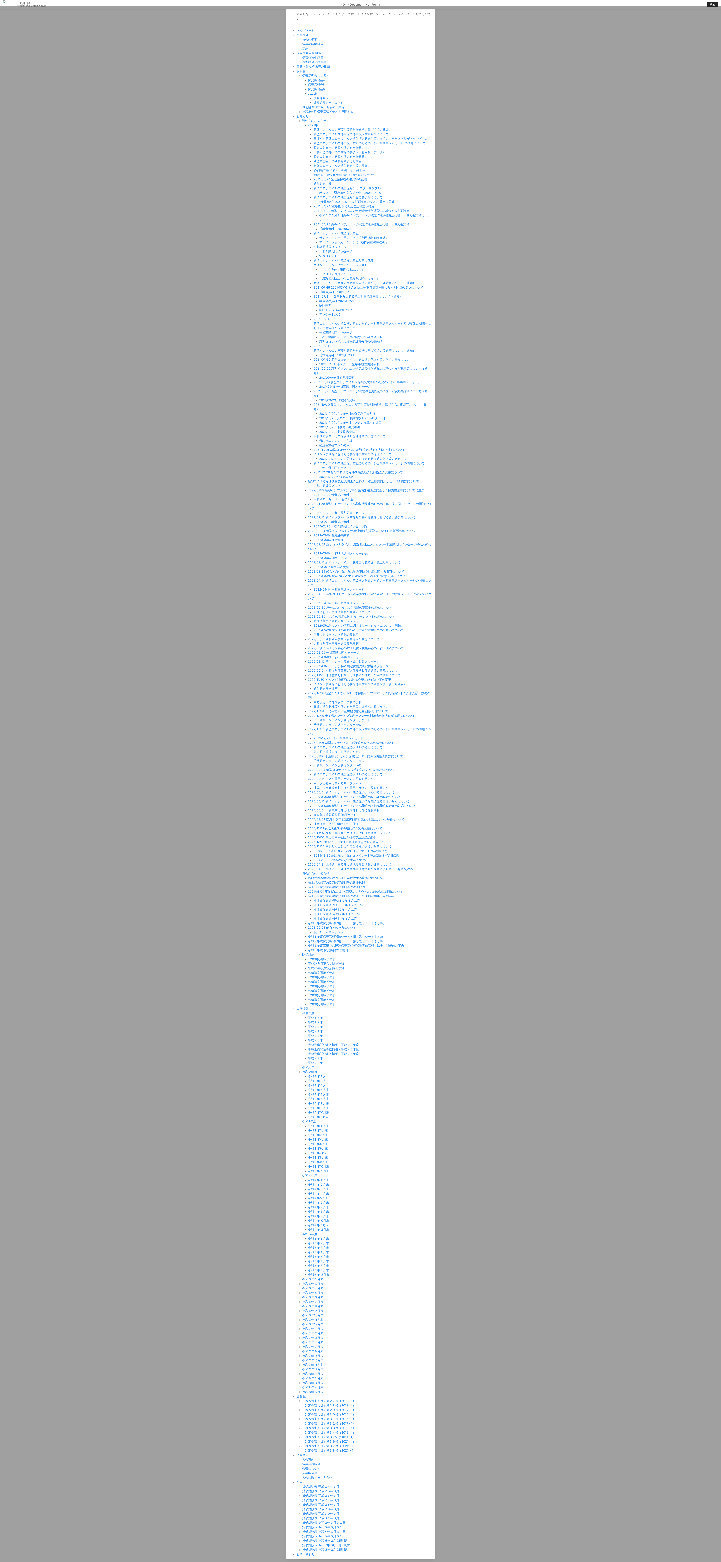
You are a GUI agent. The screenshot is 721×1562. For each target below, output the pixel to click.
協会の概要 (309, 39)
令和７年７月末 (312, 1347)
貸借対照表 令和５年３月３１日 (323, 1536)
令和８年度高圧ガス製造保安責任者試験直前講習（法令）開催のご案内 (356, 945)
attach (312, 93)
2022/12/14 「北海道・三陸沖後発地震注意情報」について (348, 711)
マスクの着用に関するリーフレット (338, 783)
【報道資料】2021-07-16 (336, 292)
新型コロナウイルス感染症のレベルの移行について (348, 747)
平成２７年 (315, 1058)
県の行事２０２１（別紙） (337, 441)
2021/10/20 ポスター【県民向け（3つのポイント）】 (355, 418)
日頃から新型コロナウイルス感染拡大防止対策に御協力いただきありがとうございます (372, 138)
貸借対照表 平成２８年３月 (320, 1504)
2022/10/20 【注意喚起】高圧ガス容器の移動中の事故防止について (354, 675)
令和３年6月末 (318, 1148)
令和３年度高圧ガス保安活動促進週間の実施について (350, 436)
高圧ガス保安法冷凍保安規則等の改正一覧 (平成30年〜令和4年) (351, 896)
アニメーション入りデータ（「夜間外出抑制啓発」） (355, 242)
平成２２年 (315, 1036)
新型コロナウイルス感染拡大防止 (336, 233)
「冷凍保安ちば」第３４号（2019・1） (329, 1432)
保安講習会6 (316, 89)
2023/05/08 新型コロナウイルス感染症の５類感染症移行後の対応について (365, 806)
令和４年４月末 (318, 1193)
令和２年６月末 (318, 1094)
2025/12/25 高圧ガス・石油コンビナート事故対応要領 (351, 851)
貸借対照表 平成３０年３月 (320, 1513)
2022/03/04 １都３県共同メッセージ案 (341, 553)
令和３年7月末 (318, 1153)
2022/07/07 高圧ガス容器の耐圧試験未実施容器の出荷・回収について (356, 648)
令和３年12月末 (318, 1171)
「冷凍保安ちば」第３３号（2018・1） (329, 1428)
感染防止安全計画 (326, 688)
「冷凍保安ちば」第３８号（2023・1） (329, 1450)
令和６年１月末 (312, 1279)
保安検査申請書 (312, 57)
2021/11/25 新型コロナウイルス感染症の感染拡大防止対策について (359, 450)
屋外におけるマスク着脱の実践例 (336, 634)
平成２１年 (315, 1031)
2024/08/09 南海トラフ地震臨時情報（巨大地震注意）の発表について (356, 819)
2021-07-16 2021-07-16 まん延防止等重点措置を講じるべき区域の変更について (368, 287)
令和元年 (308, 1067)
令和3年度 (309, 1121)
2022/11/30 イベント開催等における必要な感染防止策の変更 (349, 679)
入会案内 (303, 1455)
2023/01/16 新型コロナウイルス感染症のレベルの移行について (351, 743)
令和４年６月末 (318, 1202)
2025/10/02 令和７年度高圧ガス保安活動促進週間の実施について (353, 833)
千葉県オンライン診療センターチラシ (339, 761)
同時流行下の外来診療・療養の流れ (338, 702)
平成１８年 (315, 1018)
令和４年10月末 (318, 1220)
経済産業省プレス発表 (334, 445)
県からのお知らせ (314, 120)
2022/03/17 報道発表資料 (331, 567)
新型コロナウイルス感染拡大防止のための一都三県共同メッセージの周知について (369, 463)
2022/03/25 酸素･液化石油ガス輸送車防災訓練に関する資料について (361, 576)
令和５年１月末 (318, 1238)
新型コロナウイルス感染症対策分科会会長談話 (350, 341)
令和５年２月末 (318, 1243)
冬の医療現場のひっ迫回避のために (338, 752)
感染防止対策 (323, 184)
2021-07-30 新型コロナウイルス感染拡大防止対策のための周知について (363, 359)
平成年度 (308, 1013)
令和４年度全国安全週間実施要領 (336, 643)
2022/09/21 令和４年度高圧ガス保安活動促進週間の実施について (353, 670)
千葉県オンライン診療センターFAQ (337, 725)
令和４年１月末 (318, 1180)
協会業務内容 (311, 1464)
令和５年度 (309, 1234)
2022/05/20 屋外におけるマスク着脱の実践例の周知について (350, 607)
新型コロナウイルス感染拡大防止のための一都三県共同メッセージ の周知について (370, 143)
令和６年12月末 (313, 1324)
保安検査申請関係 (309, 53)
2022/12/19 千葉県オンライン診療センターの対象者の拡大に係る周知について (361, 716)
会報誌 (301, 1396)
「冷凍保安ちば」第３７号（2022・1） (329, 1446)
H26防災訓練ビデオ (321, 959)
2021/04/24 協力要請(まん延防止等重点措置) (345, 206)
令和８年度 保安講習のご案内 (328, 950)
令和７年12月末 (313, 1369)
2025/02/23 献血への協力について (332, 927)
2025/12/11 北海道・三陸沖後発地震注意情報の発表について (349, 842)
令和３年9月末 (318, 1162)
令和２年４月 (317, 1085)
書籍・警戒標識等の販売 (313, 66)
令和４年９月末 (318, 1216)
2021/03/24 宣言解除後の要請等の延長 (340, 179)
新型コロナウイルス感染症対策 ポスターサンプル (347, 188)
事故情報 (303, 1009)
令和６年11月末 (312, 1320)
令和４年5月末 (318, 1198)
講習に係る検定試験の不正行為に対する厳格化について (345, 878)
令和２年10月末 (318, 1112)
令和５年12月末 (318, 1274)
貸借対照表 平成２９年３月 (320, 1509)
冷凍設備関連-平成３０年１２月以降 (338, 905)
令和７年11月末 (312, 1365)
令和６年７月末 (312, 1302)
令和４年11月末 (318, 1225)
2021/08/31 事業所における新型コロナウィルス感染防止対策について (355, 891)
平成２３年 (315, 1040)
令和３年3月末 (318, 1130)
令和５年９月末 (318, 1270)
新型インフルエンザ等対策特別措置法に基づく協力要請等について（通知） (365, 283)
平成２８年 (315, 1063)
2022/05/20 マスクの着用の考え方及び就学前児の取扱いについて (359, 630)
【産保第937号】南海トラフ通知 (336, 824)
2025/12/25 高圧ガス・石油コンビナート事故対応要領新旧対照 (357, 855)
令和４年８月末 (318, 1211)
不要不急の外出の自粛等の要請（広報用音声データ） (350, 152)
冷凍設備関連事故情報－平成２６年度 (333, 1054)
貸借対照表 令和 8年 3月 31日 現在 (326, 1549)
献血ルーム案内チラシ (329, 932)
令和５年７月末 (318, 1261)
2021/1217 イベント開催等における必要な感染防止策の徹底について (366, 459)
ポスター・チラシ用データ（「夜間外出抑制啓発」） (355, 238)
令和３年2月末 (318, 1135)
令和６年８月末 (312, 1306)
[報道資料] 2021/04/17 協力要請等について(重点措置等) (357, 202)
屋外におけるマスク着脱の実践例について (342, 612)
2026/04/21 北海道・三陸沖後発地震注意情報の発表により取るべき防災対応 (360, 869)
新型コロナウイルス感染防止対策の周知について (347, 166)
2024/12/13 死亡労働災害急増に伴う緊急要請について (345, 828)
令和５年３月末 (318, 1247)
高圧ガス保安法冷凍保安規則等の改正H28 (336, 882)
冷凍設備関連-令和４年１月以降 (335, 918)
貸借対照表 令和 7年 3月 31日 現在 (326, 1545)
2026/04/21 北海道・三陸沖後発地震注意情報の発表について (350, 864)
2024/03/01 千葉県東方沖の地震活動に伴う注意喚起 (344, 810)
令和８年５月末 (312, 1392)
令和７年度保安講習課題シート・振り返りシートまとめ (345, 941)
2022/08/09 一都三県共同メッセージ (333, 652)
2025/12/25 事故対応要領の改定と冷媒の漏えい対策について (350, 846)
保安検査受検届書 (314, 62)
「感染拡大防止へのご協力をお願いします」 (349, 278)
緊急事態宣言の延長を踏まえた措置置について (345, 157)
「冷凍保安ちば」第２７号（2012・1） (329, 1401)
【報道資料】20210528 (335, 229)
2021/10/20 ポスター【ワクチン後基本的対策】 (351, 422)
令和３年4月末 (318, 1139)
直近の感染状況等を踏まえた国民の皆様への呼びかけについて (356, 706)
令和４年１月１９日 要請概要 (334, 499)
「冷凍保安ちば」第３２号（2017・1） (328, 1423)
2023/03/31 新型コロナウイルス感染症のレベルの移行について (351, 792)
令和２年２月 (317, 1076)
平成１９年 (315, 1022)
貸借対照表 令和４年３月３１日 (323, 1531)
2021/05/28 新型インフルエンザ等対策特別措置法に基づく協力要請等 (361, 224)
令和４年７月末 (318, 1207)
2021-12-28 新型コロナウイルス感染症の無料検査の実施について (358, 472)
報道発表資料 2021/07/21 (336, 301)
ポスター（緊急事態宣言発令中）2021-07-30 (350, 193)
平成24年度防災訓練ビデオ (326, 963)
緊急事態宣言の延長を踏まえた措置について (344, 148)
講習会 (301, 71)
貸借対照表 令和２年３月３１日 (323, 1522)
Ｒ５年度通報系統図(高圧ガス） (335, 815)
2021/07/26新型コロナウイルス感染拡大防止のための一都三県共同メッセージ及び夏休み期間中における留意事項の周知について (372, 323)
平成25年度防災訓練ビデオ (326, 968)
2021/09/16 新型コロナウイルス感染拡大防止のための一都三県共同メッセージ (367, 382)
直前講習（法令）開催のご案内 (323, 107)
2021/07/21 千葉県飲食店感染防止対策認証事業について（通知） (358, 296)
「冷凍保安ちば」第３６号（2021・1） (329, 1441)
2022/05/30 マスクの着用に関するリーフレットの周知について (351, 616)
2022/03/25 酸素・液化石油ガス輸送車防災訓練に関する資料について (356, 571)
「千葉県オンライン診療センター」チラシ (342, 720)
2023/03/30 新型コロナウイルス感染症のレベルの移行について (357, 797)
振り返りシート (324, 98)
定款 (305, 48)
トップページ (306, 30)
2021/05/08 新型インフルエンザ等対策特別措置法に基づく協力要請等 (361, 211)
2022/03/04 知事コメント (332, 558)
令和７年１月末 (312, 1329)
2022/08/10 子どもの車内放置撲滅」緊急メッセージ (344, 661)
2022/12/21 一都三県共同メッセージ (339, 738)
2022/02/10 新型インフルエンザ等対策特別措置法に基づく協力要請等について (362, 517)
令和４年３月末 (318, 1189)
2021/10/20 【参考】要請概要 (339, 427)
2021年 (313, 125)
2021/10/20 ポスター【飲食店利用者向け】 (348, 413)
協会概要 (303, 35)
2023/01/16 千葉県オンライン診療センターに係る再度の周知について (355, 756)
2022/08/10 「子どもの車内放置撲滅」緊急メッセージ (351, 666)
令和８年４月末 (312, 1387)
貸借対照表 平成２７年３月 (320, 1500)
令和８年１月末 (312, 1374)
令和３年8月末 (318, 1157)
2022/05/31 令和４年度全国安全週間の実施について (344, 639)
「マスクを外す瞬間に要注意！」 (341, 269)
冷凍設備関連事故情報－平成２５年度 (333, 1049)
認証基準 (325, 305)
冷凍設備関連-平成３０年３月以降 (337, 900)
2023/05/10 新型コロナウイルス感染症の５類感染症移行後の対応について (359, 801)
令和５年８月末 (318, 1265)
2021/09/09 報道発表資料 (337, 377)
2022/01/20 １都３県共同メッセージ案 (340, 526)
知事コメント (328, 256)
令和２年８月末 (318, 1103)
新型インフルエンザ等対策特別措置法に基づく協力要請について (357, 129)
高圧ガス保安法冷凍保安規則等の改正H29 (336, 887)
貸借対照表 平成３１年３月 (320, 1518)
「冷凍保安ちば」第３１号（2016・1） (329, 1419)
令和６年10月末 (313, 1315)
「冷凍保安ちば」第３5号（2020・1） (328, 1437)
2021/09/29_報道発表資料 (337, 400)
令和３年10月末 (318, 1166)
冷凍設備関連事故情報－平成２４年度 (333, 1045)
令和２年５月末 (318, 1090)
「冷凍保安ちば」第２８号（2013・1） (329, 1405)
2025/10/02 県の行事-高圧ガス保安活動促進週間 (341, 837)
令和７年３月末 (312, 1338)
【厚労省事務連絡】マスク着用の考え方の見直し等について (354, 788)
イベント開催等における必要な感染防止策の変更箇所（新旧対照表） (360, 684)
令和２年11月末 (318, 1117)
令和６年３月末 (312, 1284)
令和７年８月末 (312, 1351)
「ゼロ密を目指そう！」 (335, 274)
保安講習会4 (316, 80)
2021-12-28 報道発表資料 (336, 477)
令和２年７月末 (318, 1099)
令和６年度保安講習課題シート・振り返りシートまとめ (345, 936)
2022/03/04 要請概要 (329, 540)
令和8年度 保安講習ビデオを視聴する (327, 111)
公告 (300, 1482)
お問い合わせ (306, 1554)
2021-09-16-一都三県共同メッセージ (344, 386)
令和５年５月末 (318, 1256)
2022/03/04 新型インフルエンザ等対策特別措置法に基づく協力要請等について (362, 531)
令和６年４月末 (312, 1288)
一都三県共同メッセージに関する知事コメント (350, 337)
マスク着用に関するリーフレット (336, 621)
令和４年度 (309, 1175)
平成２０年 (315, 1027)
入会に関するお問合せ (317, 1477)
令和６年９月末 (312, 1311)
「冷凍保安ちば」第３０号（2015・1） (329, 1414)
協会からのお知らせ (315, 873)
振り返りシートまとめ (329, 102)
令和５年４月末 (318, 1252)
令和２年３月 (317, 1081)
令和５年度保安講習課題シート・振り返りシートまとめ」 (347, 923)
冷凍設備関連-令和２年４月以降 (335, 909)
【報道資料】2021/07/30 (336, 355)
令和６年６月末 (312, 1297)
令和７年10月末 (313, 1360)
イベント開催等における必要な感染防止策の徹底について (353, 454)
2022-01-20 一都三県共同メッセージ (339, 513)
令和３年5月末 (318, 1144)
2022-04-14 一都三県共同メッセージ (339, 589)
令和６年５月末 (312, 1293)
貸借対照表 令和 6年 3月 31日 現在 (326, 1540)
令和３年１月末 (318, 1126)
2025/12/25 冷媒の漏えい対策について (340, 860)
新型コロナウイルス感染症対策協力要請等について (348, 197)
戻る (712, 4)
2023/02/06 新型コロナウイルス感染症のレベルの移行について (351, 770)
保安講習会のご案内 (315, 75)
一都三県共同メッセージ (335, 332)
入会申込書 (309, 1473)
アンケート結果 (329, 314)
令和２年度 (309, 1072)
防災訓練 (308, 954)
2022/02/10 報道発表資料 (331, 522)
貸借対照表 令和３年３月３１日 (323, 1527)
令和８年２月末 (312, 1378)
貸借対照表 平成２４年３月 (320, 1486)
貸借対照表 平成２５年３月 (320, 1491)
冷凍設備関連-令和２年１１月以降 (337, 914)
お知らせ (303, 116)
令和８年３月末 (312, 1383)
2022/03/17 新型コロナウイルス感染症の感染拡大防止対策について (354, 562)
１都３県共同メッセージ (330, 247)
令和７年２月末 (312, 1333)
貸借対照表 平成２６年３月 (320, 1495)
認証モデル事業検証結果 (335, 310)
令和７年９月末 (312, 1356)
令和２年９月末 (318, 1108)
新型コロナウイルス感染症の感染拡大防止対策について (351, 134)
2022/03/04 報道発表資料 (332, 535)
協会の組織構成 (312, 44)
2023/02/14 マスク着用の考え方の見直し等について (344, 779)
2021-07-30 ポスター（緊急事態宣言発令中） (350, 364)
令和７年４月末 (312, 1342)
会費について (311, 1468)
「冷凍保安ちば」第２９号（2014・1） (329, 1410)
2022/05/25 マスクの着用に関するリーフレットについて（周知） (359, 625)
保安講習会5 (316, 84)
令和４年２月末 (318, 1184)
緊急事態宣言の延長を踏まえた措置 (338, 161)
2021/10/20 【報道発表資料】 (339, 432)
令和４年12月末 (318, 1229)
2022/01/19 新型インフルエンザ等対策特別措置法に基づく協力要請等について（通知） (367, 490)
